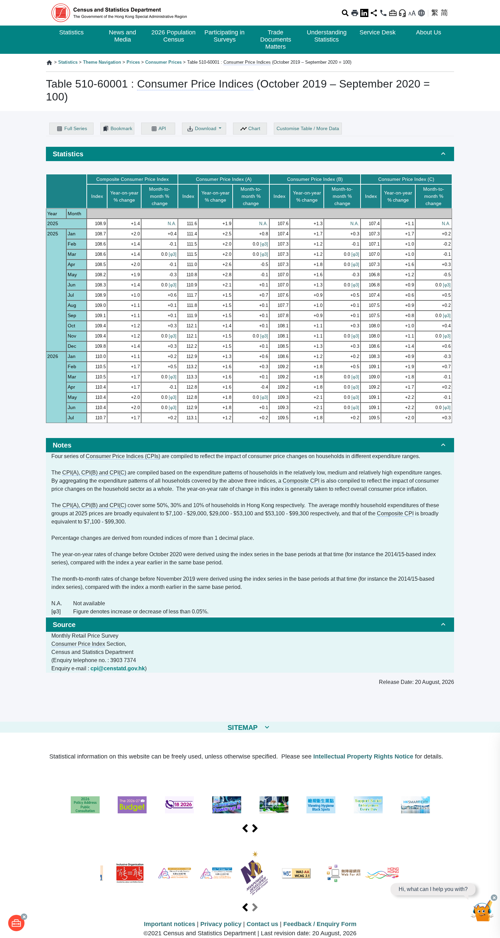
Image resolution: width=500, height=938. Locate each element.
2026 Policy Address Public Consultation (85, 804)
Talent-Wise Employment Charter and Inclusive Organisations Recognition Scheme (130, 873)
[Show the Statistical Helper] (402, 13)
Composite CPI (301, 481)
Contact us (262, 924)
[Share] (374, 13)
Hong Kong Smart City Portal (415, 804)
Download (206, 128)
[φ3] (264, 244)
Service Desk (378, 32)
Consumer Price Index (78, 644)
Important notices (169, 924)
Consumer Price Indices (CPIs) (123, 456)
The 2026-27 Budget (132, 804)
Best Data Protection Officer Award (216, 873)
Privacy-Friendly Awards (174, 873)
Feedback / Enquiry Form (319, 924)
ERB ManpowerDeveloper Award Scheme (254, 873)
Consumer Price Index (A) (224, 179)
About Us (428, 32)
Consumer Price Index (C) (406, 179)
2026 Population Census (173, 36)
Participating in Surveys (224, 36)
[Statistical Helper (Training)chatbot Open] (482, 912)
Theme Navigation (102, 62)
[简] (444, 13)
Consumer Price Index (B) (315, 179)
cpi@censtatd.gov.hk (117, 668)
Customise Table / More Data (308, 128)
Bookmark (121, 128)
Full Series (75, 128)
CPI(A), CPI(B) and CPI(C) (94, 472)
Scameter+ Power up (226, 804)
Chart (254, 128)
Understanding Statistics (327, 36)
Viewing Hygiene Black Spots (320, 804)
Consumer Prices (163, 62)
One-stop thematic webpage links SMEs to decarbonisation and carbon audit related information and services (274, 804)
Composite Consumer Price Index (132, 179)
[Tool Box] (16, 923)
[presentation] (245, 828)
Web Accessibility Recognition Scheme (343, 873)
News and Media (122, 36)
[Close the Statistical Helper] (494, 897)
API (162, 128)
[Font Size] (412, 13)
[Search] (345, 13)
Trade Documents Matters (275, 39)
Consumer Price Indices (247, 62)
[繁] (434, 13)
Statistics (71, 32)
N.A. (172, 223)
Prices (133, 62)
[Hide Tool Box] (393, 13)
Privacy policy (220, 924)
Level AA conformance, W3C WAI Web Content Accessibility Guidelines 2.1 (296, 873)
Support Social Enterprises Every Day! (368, 804)
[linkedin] (364, 13)
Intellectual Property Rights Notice (363, 756)
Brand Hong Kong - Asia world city (382, 873)
